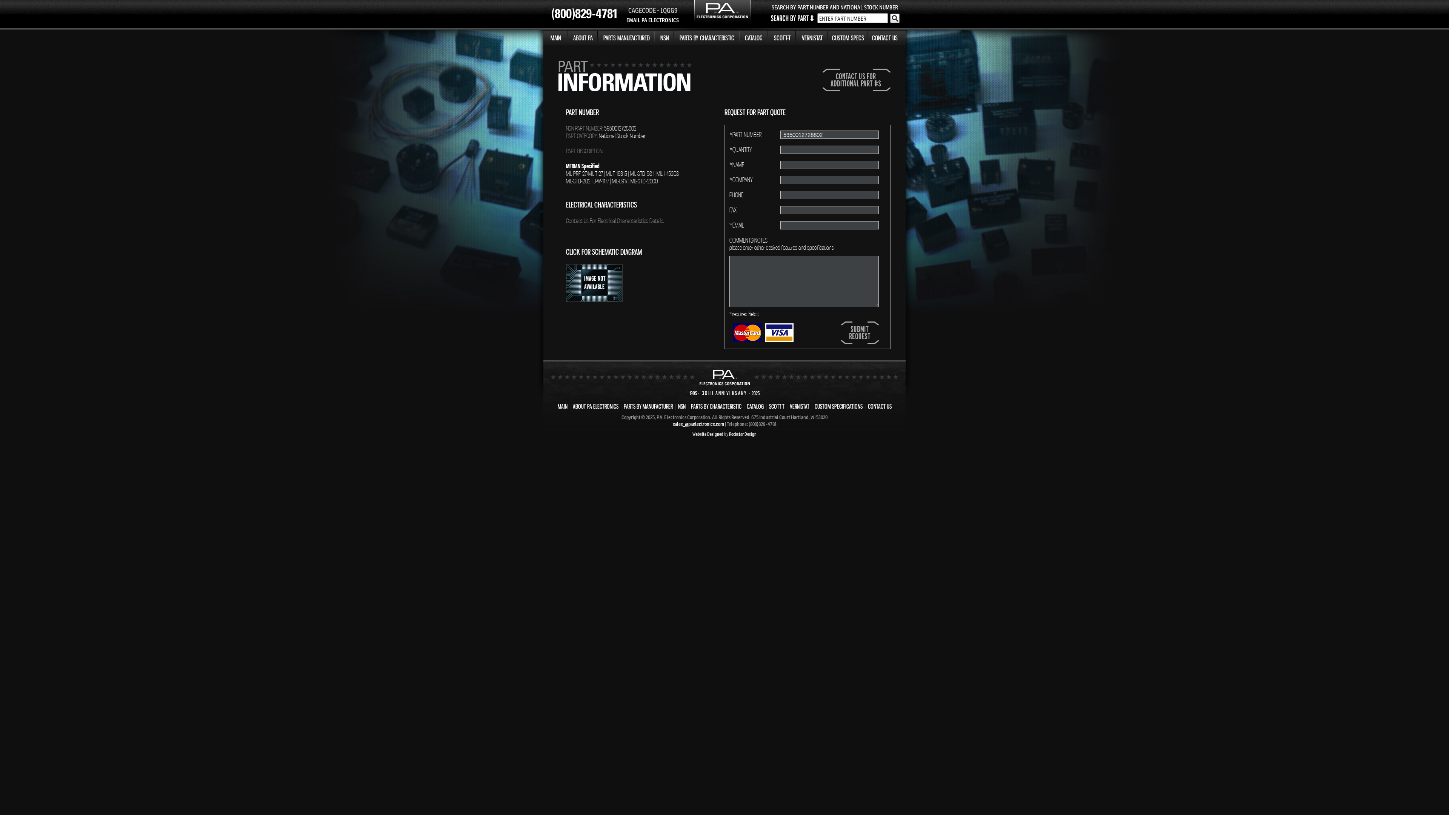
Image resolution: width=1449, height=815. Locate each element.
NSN (664, 38)
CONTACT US (885, 38)
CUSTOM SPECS (848, 38)
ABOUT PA (583, 38)
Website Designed (707, 434)
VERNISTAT (812, 38)
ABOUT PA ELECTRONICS (595, 406)
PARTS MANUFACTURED (626, 38)
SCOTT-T (782, 38)
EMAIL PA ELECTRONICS (652, 20)
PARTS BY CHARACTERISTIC (707, 38)
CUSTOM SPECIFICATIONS (839, 406)
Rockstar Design (743, 434)
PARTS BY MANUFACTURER (648, 406)
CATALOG (754, 38)
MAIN (556, 38)
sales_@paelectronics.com (698, 424)
